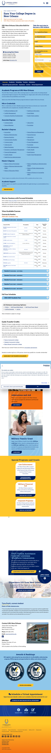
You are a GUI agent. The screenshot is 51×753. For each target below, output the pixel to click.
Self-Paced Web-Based (17, 307)
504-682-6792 (13, 60)
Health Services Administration (12, 157)
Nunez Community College (11, 340)
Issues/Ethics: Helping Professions (9, 249)
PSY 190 (25, 249)
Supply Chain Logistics (33, 115)
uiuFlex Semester (9, 309)
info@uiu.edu (5, 744)
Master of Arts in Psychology (11, 163)
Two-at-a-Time (13, 200)
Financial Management (10, 152)
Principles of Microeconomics (8, 246)
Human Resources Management (35, 132)
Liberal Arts (30, 122)
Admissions (32, 82)
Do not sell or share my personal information (13, 386)
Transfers (25, 82)
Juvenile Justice (7, 240)
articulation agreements (30, 347)
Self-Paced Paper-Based (31, 307)
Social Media (30, 113)
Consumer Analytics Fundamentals (13, 115)
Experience (22, 84)
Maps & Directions (12, 729)
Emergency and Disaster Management (14, 149)
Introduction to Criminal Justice (9, 237)
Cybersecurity (8, 144)
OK (37, 386)
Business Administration (10, 134)
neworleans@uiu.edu (10, 634)
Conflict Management (10, 113)
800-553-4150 (5, 742)
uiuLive (18, 309)
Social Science (31, 152)
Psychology (30, 125)
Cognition (7, 262)
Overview (5, 82)
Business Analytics (9, 137)
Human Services (31, 134)
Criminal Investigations (9, 243)
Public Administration (33, 147)
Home (5, 10)
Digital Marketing (8, 147)
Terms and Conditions (6, 749)
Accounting (7, 132)
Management (30, 139)
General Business (8, 125)
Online (7, 307)
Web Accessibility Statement (16, 731)
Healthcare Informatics (33, 110)
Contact (28, 84)
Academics (12, 82)
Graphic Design (8, 154)
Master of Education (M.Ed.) (11, 170)
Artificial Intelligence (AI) (10, 110)
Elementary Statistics (9, 253)
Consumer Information (22, 729)
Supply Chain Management (34, 154)
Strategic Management (9, 234)
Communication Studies (10, 139)
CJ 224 (26, 240)
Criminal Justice (8, 122)
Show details (44, 382)
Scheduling (19, 82)
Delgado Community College (11, 342)
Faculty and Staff (5, 731)
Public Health (30, 149)
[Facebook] (3, 636)
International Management (10, 230)
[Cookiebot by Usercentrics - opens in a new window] (44, 366)
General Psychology (9, 259)
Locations (9, 10)
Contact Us (4, 729)
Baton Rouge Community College (13, 344)
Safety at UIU (32, 729)
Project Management (32, 142)
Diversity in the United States (9, 266)
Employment (38, 729)
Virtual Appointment (37, 84)
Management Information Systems (9, 228)
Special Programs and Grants (10, 84)
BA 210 (25, 227)
